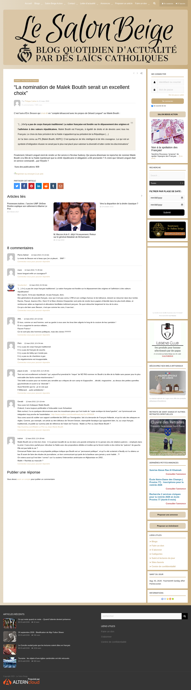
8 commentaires (28, 105)
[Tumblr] (53, 186)
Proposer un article (124, 3)
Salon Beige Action (54, 3)
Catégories (157, 554)
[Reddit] (46, 186)
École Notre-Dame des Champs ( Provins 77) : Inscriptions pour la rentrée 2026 (166, 482)
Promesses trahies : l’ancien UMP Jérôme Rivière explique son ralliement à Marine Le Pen (27, 206)
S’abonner (157, 550)
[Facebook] (24, 186)
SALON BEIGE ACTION (168, 114)
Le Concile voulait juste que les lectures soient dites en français (44, 645)
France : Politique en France (26, 80)
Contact (71, 3)
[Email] (61, 186)
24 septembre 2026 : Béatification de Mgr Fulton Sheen (41, 632)
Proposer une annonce (167, 515)
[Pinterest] (31, 186)
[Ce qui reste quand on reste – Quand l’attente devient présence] (9, 628)
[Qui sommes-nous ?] (162, 599)
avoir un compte (23, 479)
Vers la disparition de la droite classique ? (119, 203)
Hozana (173, 315)
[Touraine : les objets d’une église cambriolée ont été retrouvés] (9, 667)
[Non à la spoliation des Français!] (167, 143)
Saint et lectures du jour (163, 558)
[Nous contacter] (165, 599)
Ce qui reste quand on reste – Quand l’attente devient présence (44, 619)
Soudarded (22, 285)
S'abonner (106, 636)
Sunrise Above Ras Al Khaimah (165, 470)
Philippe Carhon (31, 101)
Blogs (37, 3)
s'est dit (44, 113)
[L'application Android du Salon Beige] (173, 599)
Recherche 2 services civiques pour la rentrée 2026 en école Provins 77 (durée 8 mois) (165, 497)
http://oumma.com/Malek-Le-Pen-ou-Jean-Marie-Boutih (40, 427)
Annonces (105, 3)
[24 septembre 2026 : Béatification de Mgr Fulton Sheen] (9, 641)
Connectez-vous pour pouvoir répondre (34, 261)
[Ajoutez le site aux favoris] (168, 599)
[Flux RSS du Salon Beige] (170, 599)
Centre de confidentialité (164, 566)
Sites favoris (158, 562)
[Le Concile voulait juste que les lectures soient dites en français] (9, 654)
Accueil (28, 3)
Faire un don (158, 546)
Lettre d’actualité (87, 3)
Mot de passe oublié (176, 95)
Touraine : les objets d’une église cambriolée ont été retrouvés (43, 658)
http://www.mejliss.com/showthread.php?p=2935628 (72, 414)
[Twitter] (17, 186)
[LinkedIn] (39, 186)
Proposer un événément (167, 526)
